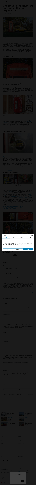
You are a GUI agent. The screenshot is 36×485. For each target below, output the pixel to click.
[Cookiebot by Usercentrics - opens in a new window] (30, 235)
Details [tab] (14, 237)
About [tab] (30, 237)
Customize (17, 249)
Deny (7, 249)
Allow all (28, 249)
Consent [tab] (6, 237)
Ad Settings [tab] (21, 237)
